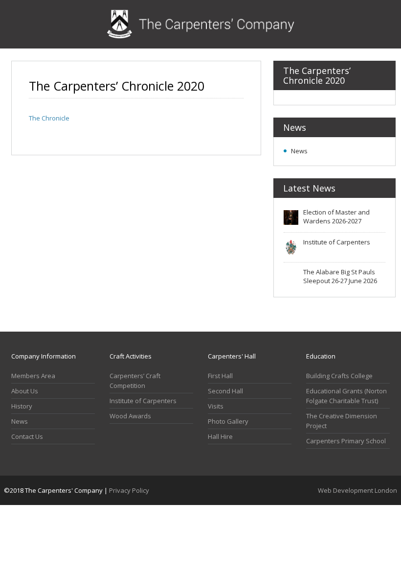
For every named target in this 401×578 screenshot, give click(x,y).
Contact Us (27, 436)
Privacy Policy (129, 490)
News (299, 150)
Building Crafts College (339, 375)
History (21, 406)
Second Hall (225, 390)
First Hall (220, 375)
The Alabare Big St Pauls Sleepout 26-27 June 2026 (340, 276)
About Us (24, 390)
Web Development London (357, 490)
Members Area (33, 375)
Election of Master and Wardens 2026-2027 (336, 216)
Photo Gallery (228, 421)
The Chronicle (49, 118)
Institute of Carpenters (336, 242)
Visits (215, 406)
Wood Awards (130, 415)
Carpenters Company (201, 24)
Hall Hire (220, 436)
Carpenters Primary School (346, 440)
